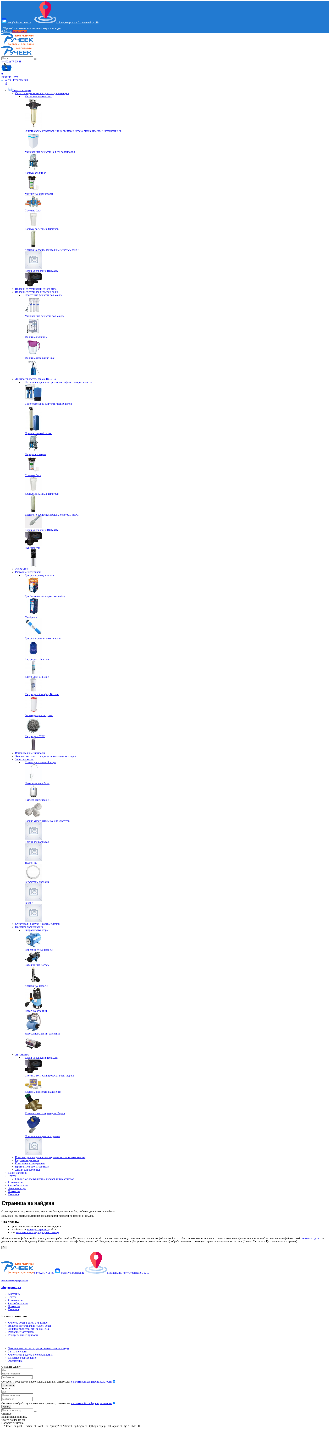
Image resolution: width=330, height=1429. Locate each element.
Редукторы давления (27, 1160)
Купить (6, 1406)
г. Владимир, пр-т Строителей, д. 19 (77, 22)
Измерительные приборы (30, 752)
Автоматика (22, 1054)
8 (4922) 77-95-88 (11, 61)
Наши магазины (17, 1172)
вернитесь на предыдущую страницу (37, 1232)
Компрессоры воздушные (30, 1163)
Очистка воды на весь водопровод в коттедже (42, 93)
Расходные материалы (28, 571)
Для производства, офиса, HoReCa (35, 378)
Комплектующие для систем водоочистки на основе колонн (50, 1157)
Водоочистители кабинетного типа (36, 288)
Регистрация (19, 31)
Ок (4, 1247)
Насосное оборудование (29, 926)
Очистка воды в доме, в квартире (27, 1322)
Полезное (13, 1194)
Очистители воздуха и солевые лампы (37, 923)
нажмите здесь (310, 1238)
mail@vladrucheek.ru (19, 22)
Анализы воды (17, 1188)
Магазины (14, 1293)
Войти (7, 31)
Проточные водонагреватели (32, 1166)
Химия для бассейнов (28, 1169)
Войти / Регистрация (15, 79)
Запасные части (24, 759)
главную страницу (38, 1229)
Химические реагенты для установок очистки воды (45, 755)
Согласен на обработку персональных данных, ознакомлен (56, 1381)
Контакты (14, 1191)
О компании (15, 1182)
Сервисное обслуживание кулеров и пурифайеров (44, 1178)
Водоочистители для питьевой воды (36, 291)
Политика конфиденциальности (14, 1280)
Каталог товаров (21, 90)
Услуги (12, 1175)
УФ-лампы (21, 568)
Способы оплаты (18, 1185)
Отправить (8, 1385)
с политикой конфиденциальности (91, 1381)
